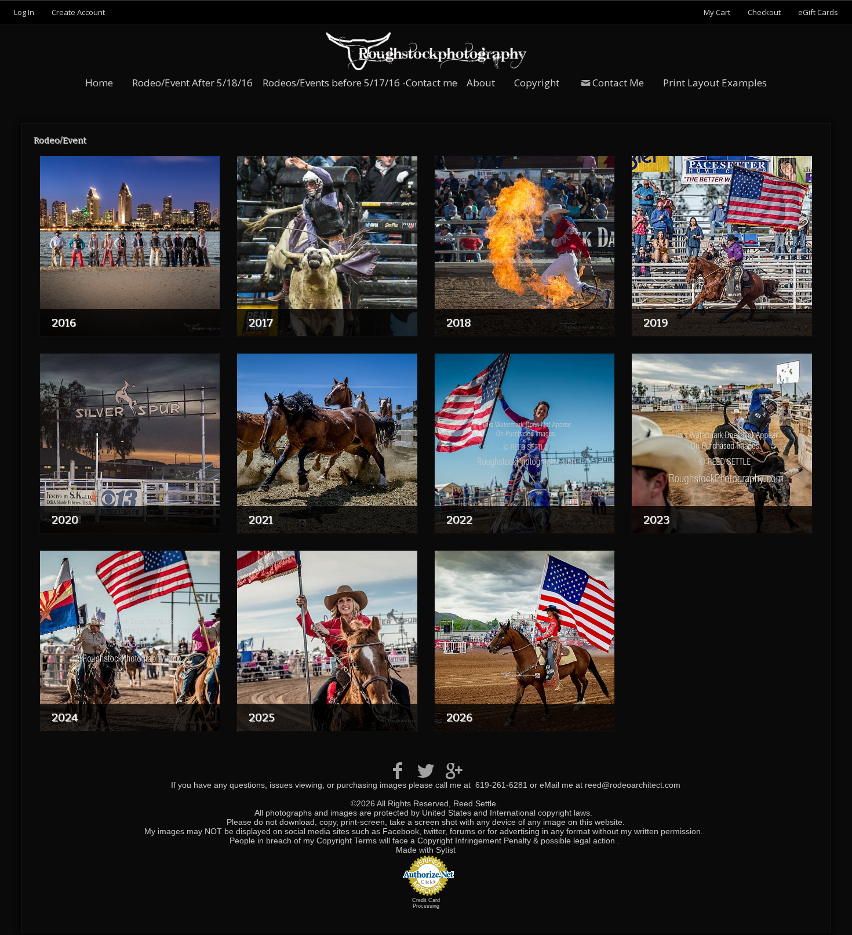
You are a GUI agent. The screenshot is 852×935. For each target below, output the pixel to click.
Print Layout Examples (715, 82)
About (481, 82)
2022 (459, 519)
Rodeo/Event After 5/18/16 (192, 82)
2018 (458, 322)
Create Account (78, 12)
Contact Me (618, 82)
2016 (64, 322)
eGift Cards (818, 12)
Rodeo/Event (60, 140)
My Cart (718, 12)
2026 (459, 717)
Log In (24, 12)
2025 (261, 717)
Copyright (536, 82)
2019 (655, 322)
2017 (261, 322)
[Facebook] (398, 771)
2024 (65, 717)
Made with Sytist (426, 849)
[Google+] (454, 771)
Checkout (764, 12)
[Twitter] (426, 771)
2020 (65, 519)
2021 (261, 519)
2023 (656, 519)
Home (99, 82)
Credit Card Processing (426, 903)
